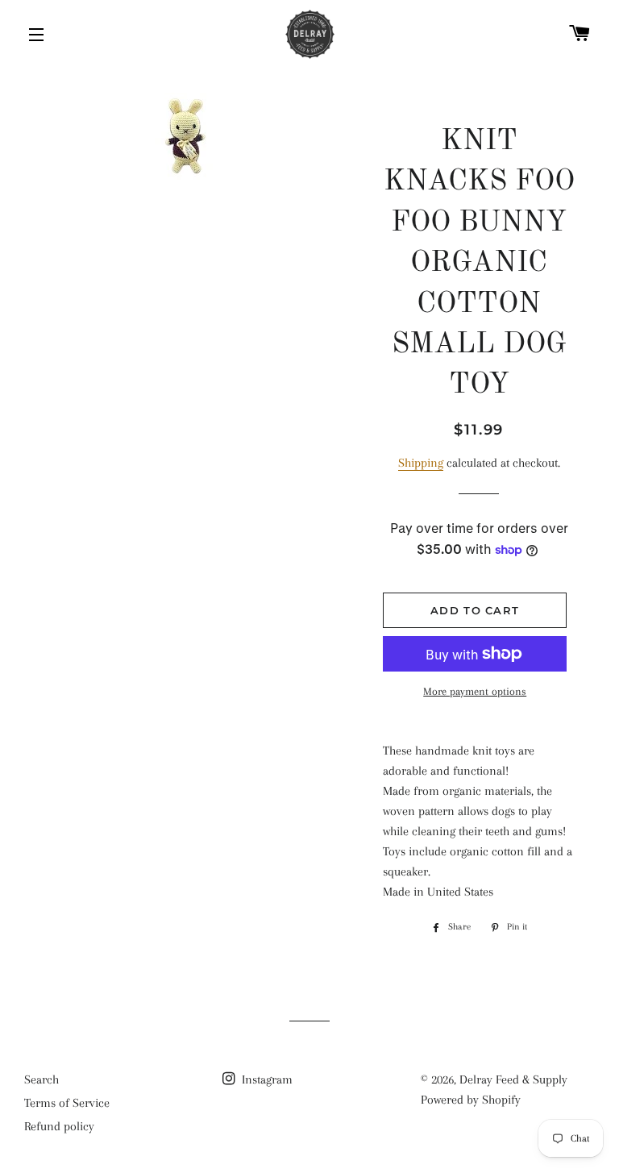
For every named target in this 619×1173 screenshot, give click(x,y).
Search (41, 1079)
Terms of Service (67, 1103)
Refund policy (59, 1126)
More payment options (474, 691)
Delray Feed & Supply (513, 1079)
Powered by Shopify (471, 1099)
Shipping (420, 462)
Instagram (266, 1079)
